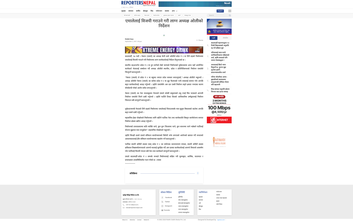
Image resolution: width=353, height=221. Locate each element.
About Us (124, 220)
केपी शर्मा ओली (127, 15)
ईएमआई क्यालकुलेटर (184, 203)
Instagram (168, 206)
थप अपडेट (219, 96)
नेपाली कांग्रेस (156, 15)
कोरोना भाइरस (137, 15)
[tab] (213, 38)
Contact (139, 220)
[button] (230, 11)
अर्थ (200, 203)
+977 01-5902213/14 (132, 205)
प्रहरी (179, 15)
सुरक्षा (217, 201)
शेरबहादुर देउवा (187, 15)
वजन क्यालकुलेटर (183, 209)
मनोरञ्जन (159, 11)
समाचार (130, 11)
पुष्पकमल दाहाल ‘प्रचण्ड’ (168, 15)
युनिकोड (180, 197)
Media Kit (146, 220)
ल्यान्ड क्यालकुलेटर (183, 206)
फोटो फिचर (219, 204)
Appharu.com (221, 220)
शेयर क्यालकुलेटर (183, 200)
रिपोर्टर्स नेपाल (129, 39)
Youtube (167, 210)
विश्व (152, 11)
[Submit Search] (230, 15)
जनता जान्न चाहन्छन (221, 198)
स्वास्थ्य (167, 11)
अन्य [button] (173, 11)
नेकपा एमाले (146, 15)
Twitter (167, 202)
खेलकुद (145, 11)
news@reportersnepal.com (134, 208)
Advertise (132, 220)
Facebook (168, 198)
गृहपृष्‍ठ (123, 11)
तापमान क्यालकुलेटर (183, 213)
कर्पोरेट (138, 11)
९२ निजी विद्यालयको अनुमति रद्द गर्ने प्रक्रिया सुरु (220, 45)
